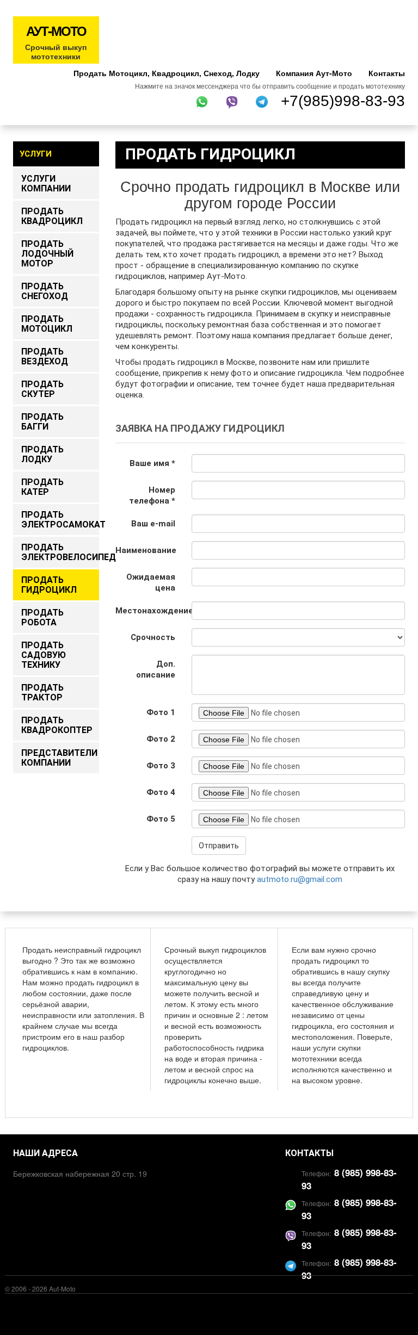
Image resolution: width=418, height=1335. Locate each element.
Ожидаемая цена (150, 582)
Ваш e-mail (153, 524)
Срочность (153, 637)
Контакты (386, 72)
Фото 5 (160, 819)
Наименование (145, 550)
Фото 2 (160, 739)
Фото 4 (160, 792)
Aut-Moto (62, 1288)
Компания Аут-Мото (314, 72)
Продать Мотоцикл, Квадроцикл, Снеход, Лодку (166, 72)
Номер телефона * (152, 495)
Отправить (219, 845)
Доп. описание (155, 669)
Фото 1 (160, 712)
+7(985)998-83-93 (343, 100)
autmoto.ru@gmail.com (299, 879)
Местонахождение (149, 611)
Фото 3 (160, 766)
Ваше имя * (152, 463)
